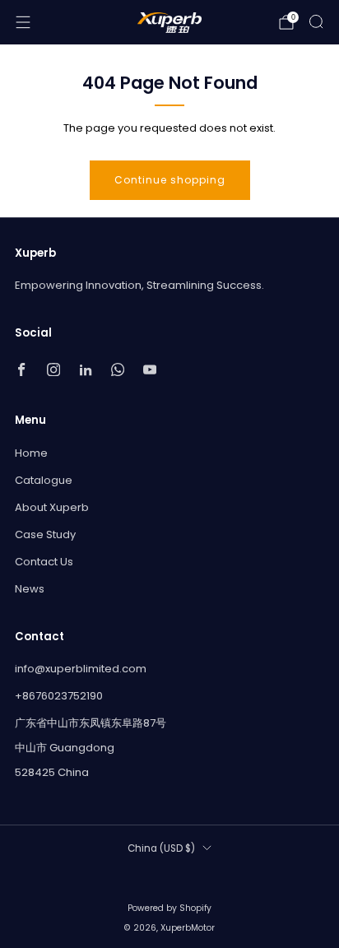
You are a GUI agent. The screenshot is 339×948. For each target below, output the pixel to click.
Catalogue (43, 480)
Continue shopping (169, 180)
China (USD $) (161, 848)
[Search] (316, 21)
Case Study (45, 534)
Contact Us (44, 561)
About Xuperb (52, 507)
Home (31, 453)
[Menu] (23, 22)
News (29, 589)
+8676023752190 (59, 696)
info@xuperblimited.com (80, 668)
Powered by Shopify (169, 908)
